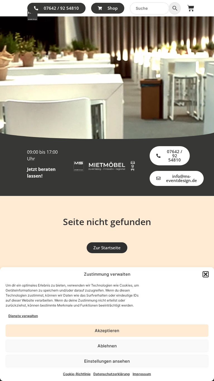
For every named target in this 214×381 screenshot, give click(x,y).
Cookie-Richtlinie (77, 374)
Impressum (142, 374)
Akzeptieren (107, 330)
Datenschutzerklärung (111, 374)
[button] (205, 274)
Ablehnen (107, 345)
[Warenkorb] (191, 8)
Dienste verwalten (23, 316)
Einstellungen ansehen (107, 361)
